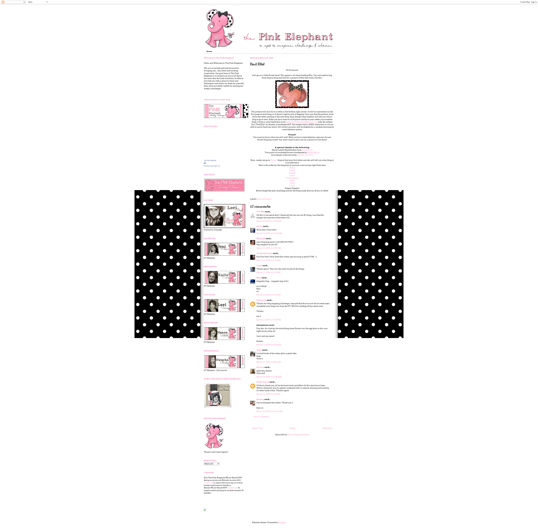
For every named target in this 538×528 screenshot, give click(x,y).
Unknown (261, 300)
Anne (259, 350)
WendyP (260, 238)
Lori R (292, 170)
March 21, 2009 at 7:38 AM (268, 320)
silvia (259, 226)
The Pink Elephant (210, 160)
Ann (292, 180)
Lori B (292, 185)
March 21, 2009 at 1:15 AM (268, 260)
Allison (260, 367)
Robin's (273, 160)
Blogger (281, 522)
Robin (292, 168)
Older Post (327, 428)
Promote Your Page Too (212, 166)
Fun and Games (264, 199)
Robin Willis (313, 152)
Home (209, 51)
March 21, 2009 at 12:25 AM (269, 233)
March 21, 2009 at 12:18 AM (268, 221)
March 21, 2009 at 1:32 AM (268, 272)
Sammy (260, 399)
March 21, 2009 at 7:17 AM (268, 295)
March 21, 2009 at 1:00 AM (268, 248)
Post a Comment (261, 417)
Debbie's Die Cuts (305, 155)
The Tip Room (292, 178)
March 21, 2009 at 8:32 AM (268, 362)
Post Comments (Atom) (298, 435)
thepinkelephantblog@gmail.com (301, 122)
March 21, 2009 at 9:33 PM (268, 394)
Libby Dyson (262, 382)
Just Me (260, 212)
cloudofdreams (264, 253)
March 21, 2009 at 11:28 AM (268, 377)
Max (258, 278)
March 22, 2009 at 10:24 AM (269, 411)
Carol (292, 175)
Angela (292, 173)
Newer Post (257, 428)
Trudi (292, 183)
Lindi (259, 265)
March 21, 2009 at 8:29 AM (268, 345)
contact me (208, 483)
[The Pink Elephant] (205, 163)
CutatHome (307, 150)
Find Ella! (257, 64)
